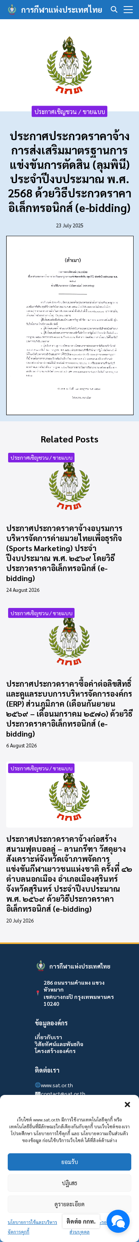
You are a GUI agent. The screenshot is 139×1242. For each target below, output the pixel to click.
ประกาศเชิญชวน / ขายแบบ (69, 111)
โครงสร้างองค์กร (55, 1050)
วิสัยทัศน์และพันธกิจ (59, 1043)
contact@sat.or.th (63, 1093)
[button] (127, 1104)
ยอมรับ (69, 1161)
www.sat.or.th (57, 1084)
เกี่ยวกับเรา (48, 1036)
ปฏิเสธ (69, 1182)
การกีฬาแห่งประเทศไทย (61, 10)
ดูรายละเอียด (69, 1203)
